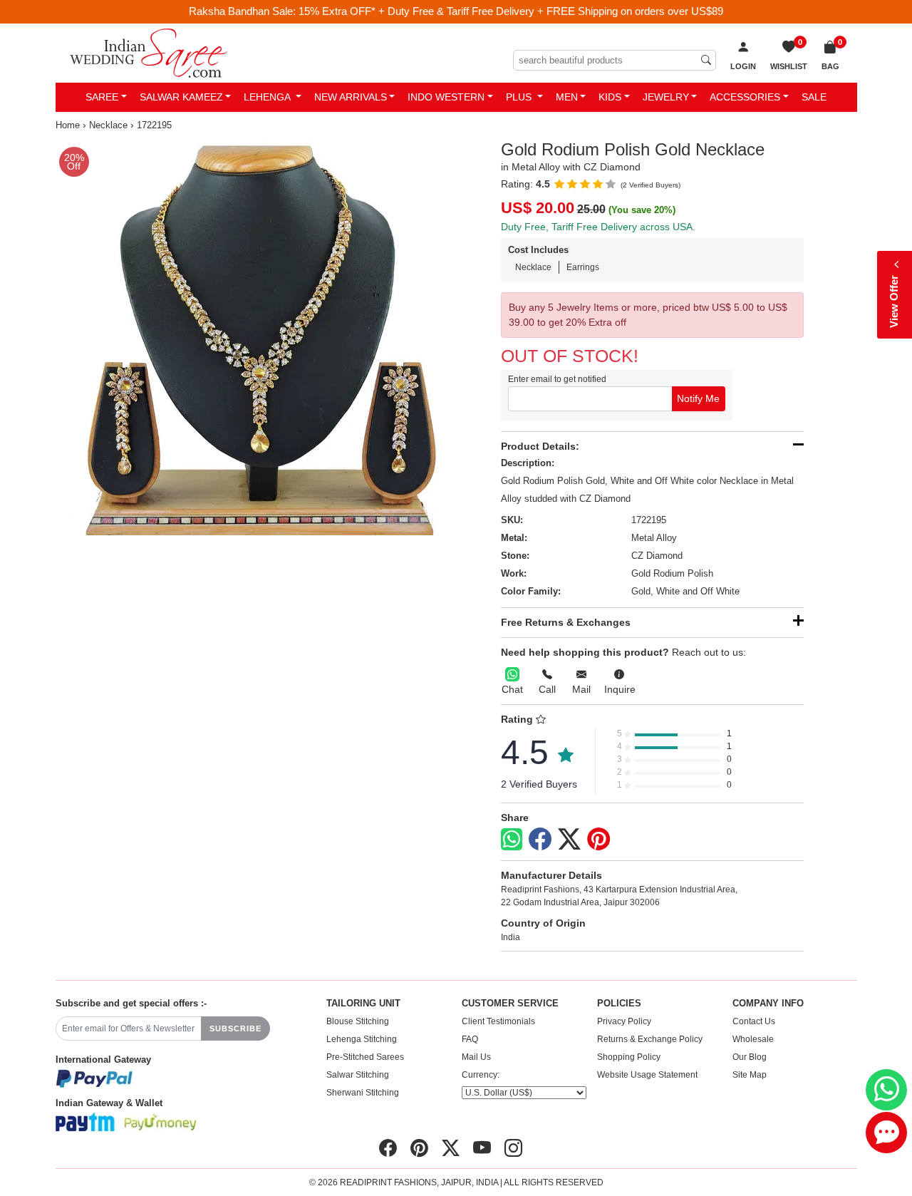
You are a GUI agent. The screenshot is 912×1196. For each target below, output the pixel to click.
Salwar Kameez (181, 97)
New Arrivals (350, 97)
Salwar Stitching (357, 1075)
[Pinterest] (598, 839)
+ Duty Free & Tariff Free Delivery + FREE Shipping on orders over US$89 (550, 11)
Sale (814, 97)
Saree (102, 97)
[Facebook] (540, 839)
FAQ (470, 1039)
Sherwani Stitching (362, 1093)
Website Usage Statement (647, 1075)
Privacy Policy (624, 1021)
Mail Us (476, 1057)
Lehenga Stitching (361, 1039)
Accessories (745, 97)
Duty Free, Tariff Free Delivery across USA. (598, 226)
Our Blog (749, 1057)
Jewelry (666, 97)
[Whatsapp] (511, 839)
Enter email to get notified (557, 379)
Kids (609, 97)
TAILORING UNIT (363, 1004)
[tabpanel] (253, 337)
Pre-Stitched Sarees (365, 1057)
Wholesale (753, 1039)
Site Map (749, 1075)
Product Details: (540, 446)
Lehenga (268, 97)
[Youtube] (482, 1148)
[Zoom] (253, 337)
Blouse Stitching (357, 1021)
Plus (520, 97)
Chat (512, 689)
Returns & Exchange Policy (650, 1039)
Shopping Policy (628, 1057)
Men (567, 97)
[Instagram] (513, 1148)
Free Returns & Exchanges (566, 622)
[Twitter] (569, 839)
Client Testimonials (498, 1021)
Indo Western (446, 97)
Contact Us (753, 1021)
